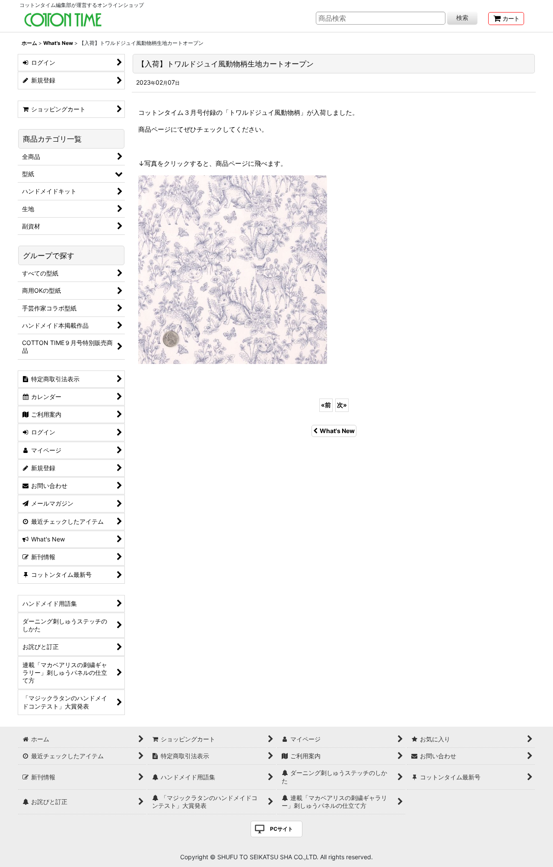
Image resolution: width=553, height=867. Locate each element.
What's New (337, 430)
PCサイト (281, 829)
